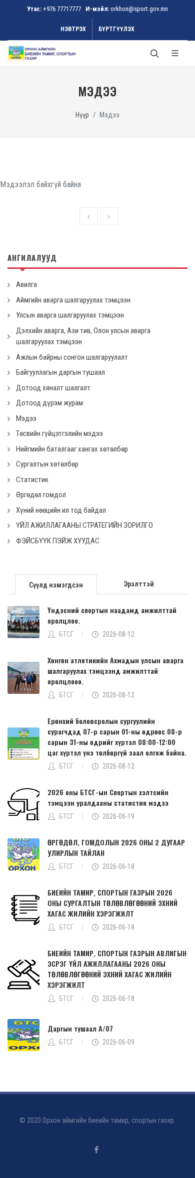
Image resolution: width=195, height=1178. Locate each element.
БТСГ (66, 634)
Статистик (32, 479)
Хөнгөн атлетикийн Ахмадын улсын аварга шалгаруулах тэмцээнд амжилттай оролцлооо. (116, 670)
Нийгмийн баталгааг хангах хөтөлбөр (72, 449)
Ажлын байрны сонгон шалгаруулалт (72, 357)
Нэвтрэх (73, 29)
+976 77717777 (62, 9)
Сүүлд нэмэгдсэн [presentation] (56, 585)
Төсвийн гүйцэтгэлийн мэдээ (59, 433)
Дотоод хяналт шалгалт (53, 387)
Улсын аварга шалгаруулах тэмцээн (70, 315)
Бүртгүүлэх (116, 29)
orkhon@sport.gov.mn (139, 9)
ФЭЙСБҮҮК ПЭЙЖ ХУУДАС (58, 540)
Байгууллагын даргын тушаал (60, 372)
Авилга (26, 284)
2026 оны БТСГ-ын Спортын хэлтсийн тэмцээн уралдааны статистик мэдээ (108, 797)
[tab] (56, 583)
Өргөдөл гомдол (41, 494)
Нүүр (82, 115)
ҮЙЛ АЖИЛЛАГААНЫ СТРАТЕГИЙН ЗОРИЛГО (84, 525)
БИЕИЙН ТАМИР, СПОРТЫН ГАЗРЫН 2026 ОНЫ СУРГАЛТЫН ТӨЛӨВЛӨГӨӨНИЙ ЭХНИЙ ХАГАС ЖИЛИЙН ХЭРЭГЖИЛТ (113, 903)
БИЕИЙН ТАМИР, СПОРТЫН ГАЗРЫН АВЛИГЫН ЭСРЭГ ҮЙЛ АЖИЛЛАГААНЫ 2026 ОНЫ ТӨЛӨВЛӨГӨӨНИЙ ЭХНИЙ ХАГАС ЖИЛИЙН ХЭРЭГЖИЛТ (117, 969)
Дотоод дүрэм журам (49, 402)
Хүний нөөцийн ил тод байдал (61, 510)
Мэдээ (26, 418)
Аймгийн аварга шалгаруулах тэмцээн (73, 300)
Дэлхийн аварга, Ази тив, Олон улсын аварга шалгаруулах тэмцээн (83, 336)
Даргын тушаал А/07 (80, 1028)
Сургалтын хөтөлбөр (47, 464)
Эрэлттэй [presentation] (139, 584)
